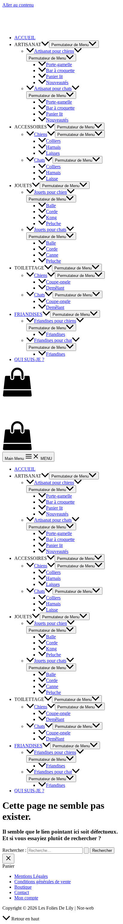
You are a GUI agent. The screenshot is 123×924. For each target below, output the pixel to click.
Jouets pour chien (50, 192)
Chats (39, 160)
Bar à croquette (60, 70)
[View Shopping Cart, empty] (61, 382)
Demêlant (55, 287)
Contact (21, 892)
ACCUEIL (25, 37)
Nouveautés (57, 82)
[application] (45, 44)
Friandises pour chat (53, 340)
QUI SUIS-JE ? (29, 359)
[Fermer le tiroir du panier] (8, 859)
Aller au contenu (18, 4)
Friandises (55, 334)
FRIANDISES (28, 314)
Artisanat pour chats (53, 88)
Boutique (23, 887)
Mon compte (26, 897)
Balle (51, 205)
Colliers (53, 141)
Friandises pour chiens (55, 320)
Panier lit (54, 76)
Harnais (53, 147)
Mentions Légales (31, 876)
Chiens (40, 134)
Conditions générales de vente (42, 881)
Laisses (53, 153)
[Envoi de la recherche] (86, 850)
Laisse (52, 178)
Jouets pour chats (50, 229)
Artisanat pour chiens (54, 51)
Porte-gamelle (59, 64)
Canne (52, 254)
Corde (52, 211)
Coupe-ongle (58, 281)
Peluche (53, 223)
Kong (51, 217)
